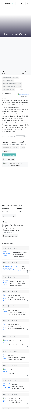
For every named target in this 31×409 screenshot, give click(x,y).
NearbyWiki (8, 3)
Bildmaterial (24, 136)
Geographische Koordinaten (10, 147)
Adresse (23, 147)
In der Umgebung (6, 151)
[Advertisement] (15, 53)
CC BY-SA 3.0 (13, 136)
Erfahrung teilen (8, 159)
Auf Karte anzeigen (9, 155)
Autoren (18, 136)
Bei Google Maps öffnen (10, 236)
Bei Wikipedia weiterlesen (15, 165)
